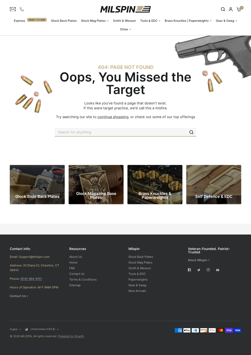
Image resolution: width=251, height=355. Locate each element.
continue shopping (112, 117)
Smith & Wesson (124, 21)
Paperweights (138, 279)
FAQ (72, 268)
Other (124, 29)
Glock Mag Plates (93, 21)
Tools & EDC (148, 21)
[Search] (223, 9)
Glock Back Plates (64, 21)
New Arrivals (137, 291)
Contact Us (77, 274)
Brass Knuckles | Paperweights (187, 21)
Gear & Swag (225, 21)
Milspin (134, 249)
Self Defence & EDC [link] (213, 196)
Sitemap (75, 285)
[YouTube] (220, 270)
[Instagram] (211, 269)
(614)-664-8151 (31, 279)
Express (19, 21)
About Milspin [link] (197, 260)
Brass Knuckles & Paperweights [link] (155, 195)
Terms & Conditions (83, 279)
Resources (77, 249)
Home (73, 262)
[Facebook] (192, 269)
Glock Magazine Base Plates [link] (96, 195)
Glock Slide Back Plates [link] (37, 196)
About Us (75, 257)
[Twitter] (201, 270)
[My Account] (231, 9)
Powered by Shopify (71, 336)
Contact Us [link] (18, 295)
